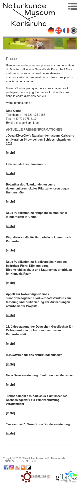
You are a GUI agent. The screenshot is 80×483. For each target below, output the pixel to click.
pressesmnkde (27, 122)
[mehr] (10, 152)
